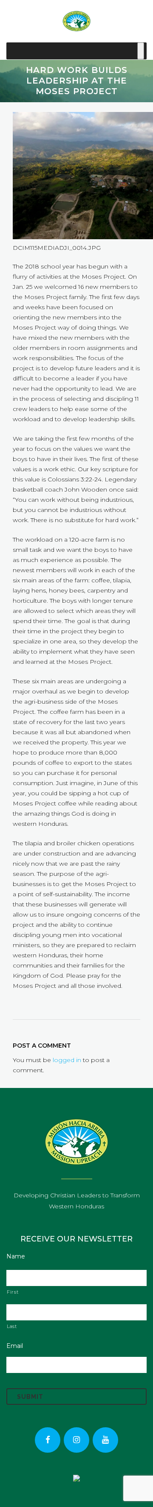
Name (15, 1256)
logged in (67, 1060)
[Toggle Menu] (140, 50)
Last (12, 1326)
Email (14, 1346)
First (12, 1292)
